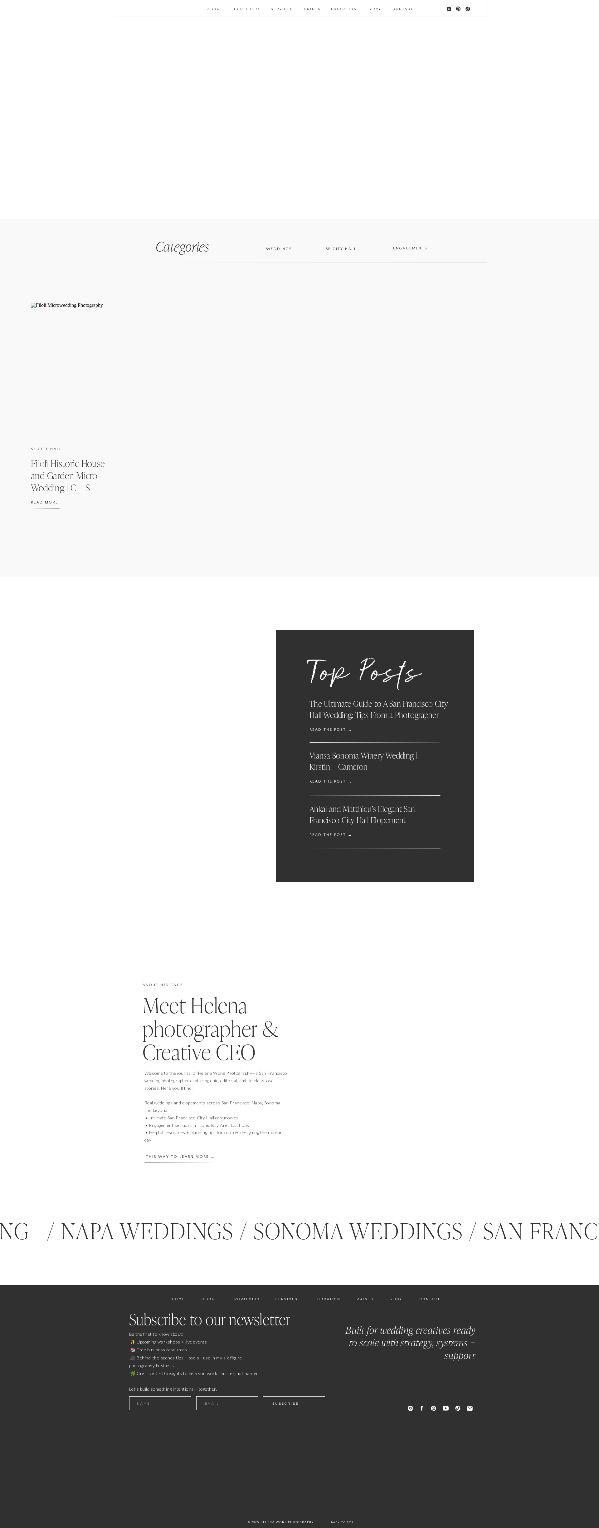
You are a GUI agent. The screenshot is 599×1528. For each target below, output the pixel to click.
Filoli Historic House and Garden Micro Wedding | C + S (68, 476)
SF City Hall (46, 449)
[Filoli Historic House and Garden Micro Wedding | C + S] (80, 369)
